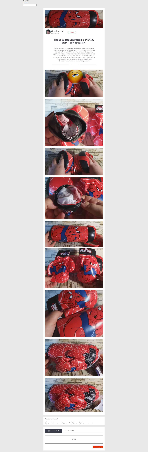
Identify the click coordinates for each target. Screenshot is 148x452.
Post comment (98, 447)
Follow (72, 32)
